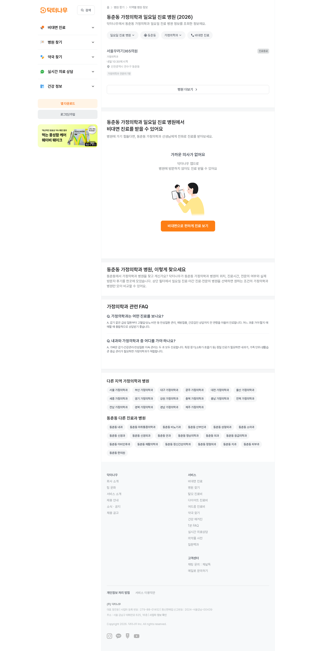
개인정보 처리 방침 (118, 592)
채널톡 (206, 564)
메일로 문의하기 (198, 571)
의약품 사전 (195, 538)
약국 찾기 (194, 513)
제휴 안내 (113, 500)
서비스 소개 (114, 494)
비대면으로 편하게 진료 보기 (188, 226)
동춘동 (150, 35)
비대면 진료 (200, 35)
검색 (88, 10)
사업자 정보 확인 (158, 615)
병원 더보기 (188, 89)
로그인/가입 (67, 114)
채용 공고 (113, 513)
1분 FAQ (193, 525)
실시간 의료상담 (198, 532)
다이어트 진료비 (198, 500)
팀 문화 (111, 487)
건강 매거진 (195, 519)
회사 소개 (113, 481)
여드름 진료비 (196, 506)
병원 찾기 (194, 487)
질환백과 (193, 544)
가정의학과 (173, 35)
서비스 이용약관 (145, 592)
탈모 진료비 (195, 494)
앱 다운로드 (68, 103)
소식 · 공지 (113, 506)
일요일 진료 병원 (122, 35)
